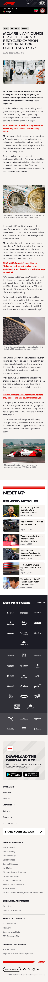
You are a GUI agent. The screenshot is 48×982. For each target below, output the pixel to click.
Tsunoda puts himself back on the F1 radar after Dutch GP (30, 582)
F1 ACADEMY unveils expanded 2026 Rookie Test (30, 567)
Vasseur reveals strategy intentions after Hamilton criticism (31, 538)
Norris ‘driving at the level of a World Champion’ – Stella (29, 510)
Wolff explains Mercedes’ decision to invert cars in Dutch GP (30, 553)
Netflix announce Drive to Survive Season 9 (31, 523)
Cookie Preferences (12, 910)
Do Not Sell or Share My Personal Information (23, 893)
